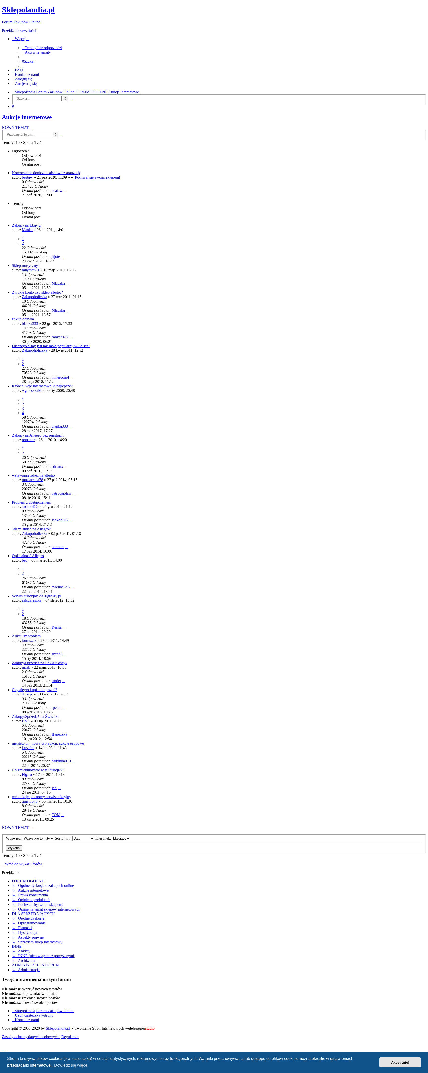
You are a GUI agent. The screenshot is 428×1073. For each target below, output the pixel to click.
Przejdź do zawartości (19, 30)
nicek (26, 667)
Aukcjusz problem (26, 636)
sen (54, 788)
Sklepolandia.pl (58, 1028)
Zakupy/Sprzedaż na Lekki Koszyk (39, 663)
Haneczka (59, 734)
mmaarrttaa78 (32, 480)
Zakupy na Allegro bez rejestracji (38, 435)
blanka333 (30, 323)
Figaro (27, 774)
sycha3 (57, 654)
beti (24, 560)
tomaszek (29, 640)
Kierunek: (103, 838)
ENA (26, 721)
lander (56, 681)
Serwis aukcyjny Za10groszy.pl (36, 596)
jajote (56, 256)
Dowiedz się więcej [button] (71, 1065)
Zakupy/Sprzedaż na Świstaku (35, 716)
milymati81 (30, 270)
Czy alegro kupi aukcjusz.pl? (34, 690)
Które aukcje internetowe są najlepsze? (42, 386)
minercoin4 (60, 377)
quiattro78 (30, 801)
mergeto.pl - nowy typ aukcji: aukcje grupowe (48, 743)
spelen (56, 707)
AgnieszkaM (32, 390)
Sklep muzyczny (25, 265)
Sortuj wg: (63, 838)
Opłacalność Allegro (28, 556)
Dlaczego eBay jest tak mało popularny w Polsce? (51, 346)
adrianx (57, 466)
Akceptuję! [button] (400, 1062)
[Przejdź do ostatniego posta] (65, 191)
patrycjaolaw (62, 493)
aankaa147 (60, 337)
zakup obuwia (23, 319)
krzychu (28, 748)
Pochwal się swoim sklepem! (97, 177)
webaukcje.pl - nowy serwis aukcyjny (41, 797)
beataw (27, 177)
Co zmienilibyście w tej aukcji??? (38, 770)
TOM (56, 815)
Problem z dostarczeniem (31, 502)
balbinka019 (61, 761)
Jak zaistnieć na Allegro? (31, 529)
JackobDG (30, 507)
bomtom (58, 547)
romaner (28, 440)
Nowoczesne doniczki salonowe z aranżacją (46, 173)
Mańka (27, 230)
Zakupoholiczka (34, 297)
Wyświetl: (14, 838)
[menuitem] (42, 48)
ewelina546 (61, 587)
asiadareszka (31, 600)
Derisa (57, 627)
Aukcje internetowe (27, 117)
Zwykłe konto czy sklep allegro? (37, 292)
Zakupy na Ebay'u (26, 225)
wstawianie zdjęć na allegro (33, 475)
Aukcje (27, 694)
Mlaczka (58, 283)
